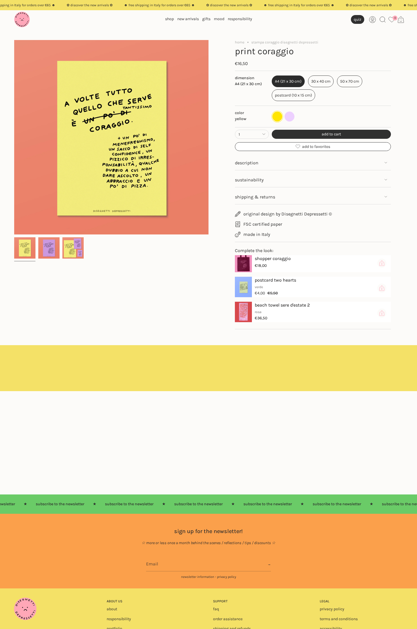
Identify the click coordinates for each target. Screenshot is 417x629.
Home (240, 42)
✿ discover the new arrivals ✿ (90, 5)
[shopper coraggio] (243, 263)
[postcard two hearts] (243, 287)
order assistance (228, 619)
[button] (169, 19)
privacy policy (332, 609)
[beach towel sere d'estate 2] (243, 312)
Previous (14, 137)
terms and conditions (339, 619)
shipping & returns (255, 197)
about (112, 609)
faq (216, 609)
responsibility (119, 619)
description (246, 162)
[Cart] (401, 19)
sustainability (249, 180)
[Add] (381, 263)
